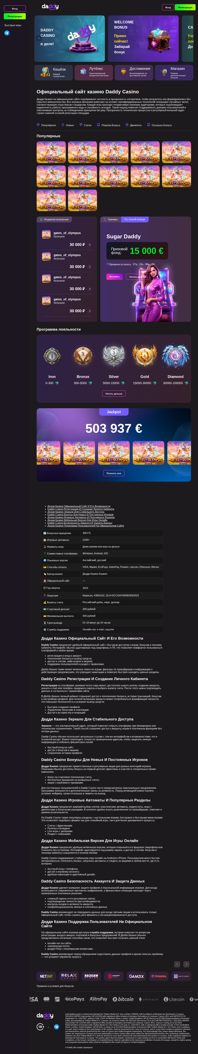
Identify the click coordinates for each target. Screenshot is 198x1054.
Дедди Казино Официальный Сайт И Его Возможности (78, 506)
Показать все (114, 473)
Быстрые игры (13, 25)
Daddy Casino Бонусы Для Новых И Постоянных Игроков (80, 514)
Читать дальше (137, 277)
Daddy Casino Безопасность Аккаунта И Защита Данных (79, 523)
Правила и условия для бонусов (55, 986)
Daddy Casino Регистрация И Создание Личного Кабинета (80, 509)
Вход (15, 8)
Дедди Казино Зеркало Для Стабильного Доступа (75, 512)
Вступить (115, 276)
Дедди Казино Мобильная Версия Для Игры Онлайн (77, 520)
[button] (39, 38)
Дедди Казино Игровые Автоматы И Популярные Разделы (81, 517)
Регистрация (15, 16)
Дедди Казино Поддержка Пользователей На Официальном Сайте (85, 525)
